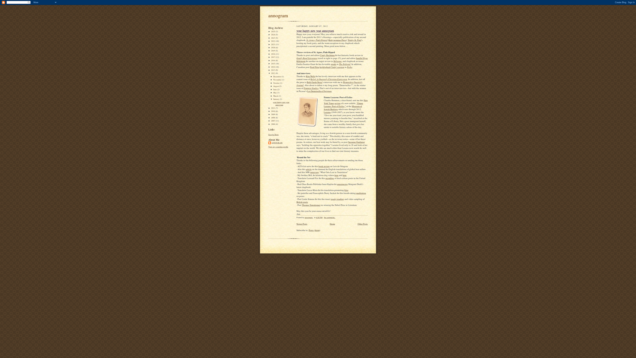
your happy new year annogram (281, 103)
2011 (273, 108)
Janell (358, 58)
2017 (273, 57)
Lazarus (327, 112)
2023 (273, 38)
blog (346, 190)
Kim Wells (310, 76)
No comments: (329, 217)
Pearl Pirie (314, 67)
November (277, 79)
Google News (273, 134)
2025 (273, 31)
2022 (273, 41)
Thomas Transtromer (311, 205)
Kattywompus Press (337, 40)
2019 (273, 50)
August (276, 86)
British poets (302, 202)
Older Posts (363, 223)
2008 (273, 117)
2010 (273, 111)
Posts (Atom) (314, 230)
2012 (273, 73)
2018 (273, 54)
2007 (273, 120)
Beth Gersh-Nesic (314, 82)
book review (324, 166)
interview (314, 172)
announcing (342, 184)
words (333, 64)
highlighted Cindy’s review (332, 67)
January (276, 99)
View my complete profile (278, 147)
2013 (273, 70)
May (275, 92)
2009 (273, 114)
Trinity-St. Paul (354, 40)
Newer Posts (301, 223)
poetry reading (337, 199)
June (275, 89)
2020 (273, 47)
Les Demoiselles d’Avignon (319, 91)
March (276, 96)
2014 (273, 67)
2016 (273, 60)
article (309, 169)
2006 (273, 124)
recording (329, 178)
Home (332, 223)
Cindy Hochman (327, 55)
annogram (278, 15)
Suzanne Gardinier (356, 142)
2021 (273, 44)
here (336, 175)
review (338, 103)
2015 (273, 63)
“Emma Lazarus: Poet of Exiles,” (343, 105)
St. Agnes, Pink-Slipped (316, 40)
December (277, 76)
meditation (361, 193)
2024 (273, 34)
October (276, 83)
